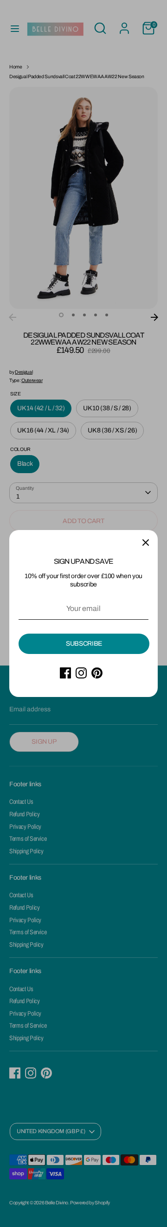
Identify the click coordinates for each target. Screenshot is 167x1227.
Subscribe (84, 643)
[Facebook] (65, 672)
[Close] (145, 542)
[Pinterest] (97, 672)
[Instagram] (81, 672)
